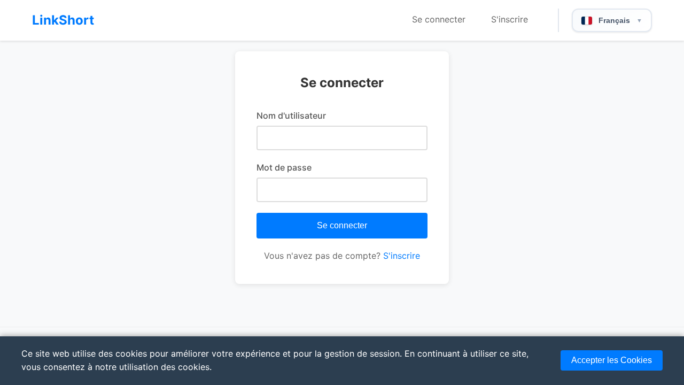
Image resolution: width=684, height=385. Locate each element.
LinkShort (63, 20)
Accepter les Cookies (611, 360)
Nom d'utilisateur (291, 115)
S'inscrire (509, 19)
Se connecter (438, 19)
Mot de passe (284, 167)
